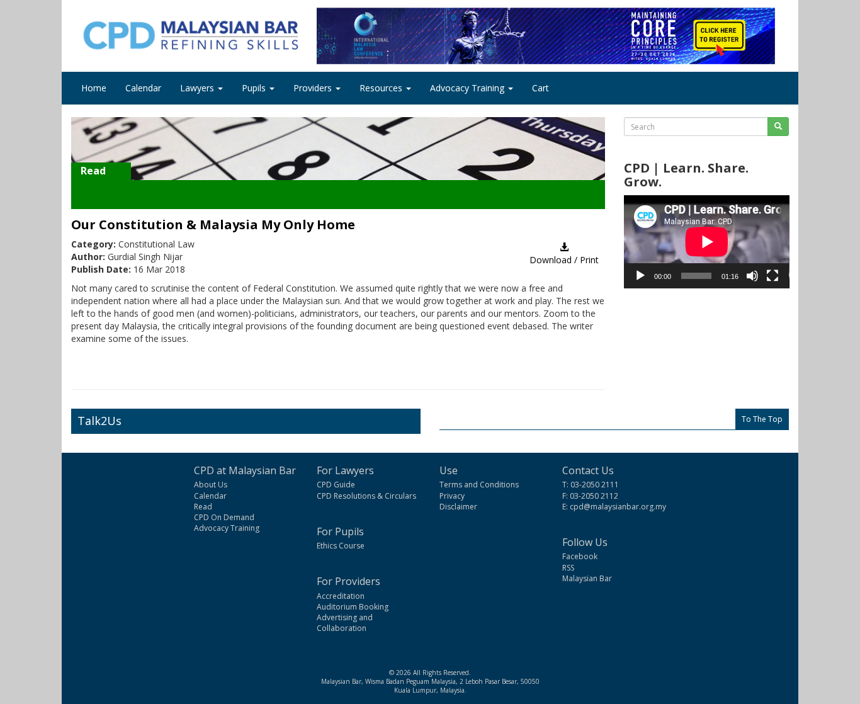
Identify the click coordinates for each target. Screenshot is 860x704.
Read (203, 506)
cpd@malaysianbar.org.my (618, 506)
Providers (313, 88)
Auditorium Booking (352, 606)
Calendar (143, 88)
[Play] (640, 276)
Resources (382, 88)
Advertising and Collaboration (345, 622)
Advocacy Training (468, 88)
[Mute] (752, 276)
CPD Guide (336, 484)
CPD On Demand (224, 517)
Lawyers (198, 88)
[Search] (778, 126)
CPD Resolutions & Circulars (366, 496)
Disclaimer (458, 506)
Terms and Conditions (479, 484)
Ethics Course (341, 545)
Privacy (452, 496)
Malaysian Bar (587, 578)
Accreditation (341, 596)
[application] (706, 241)
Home (93, 88)
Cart (540, 88)
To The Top (762, 419)
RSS (568, 567)
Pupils (255, 88)
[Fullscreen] (772, 276)
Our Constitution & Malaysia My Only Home (213, 224)
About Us (210, 484)
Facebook (579, 556)
